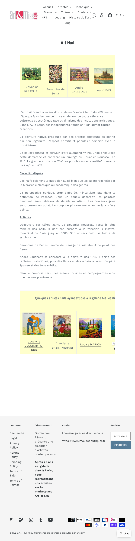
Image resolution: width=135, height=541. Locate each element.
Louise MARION (90, 344)
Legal (13, 438)
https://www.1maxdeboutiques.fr (83, 441)
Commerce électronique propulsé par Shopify (59, 533)
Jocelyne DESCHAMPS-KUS (33, 346)
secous (98, 433)
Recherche (17, 433)
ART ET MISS (26, 533)
